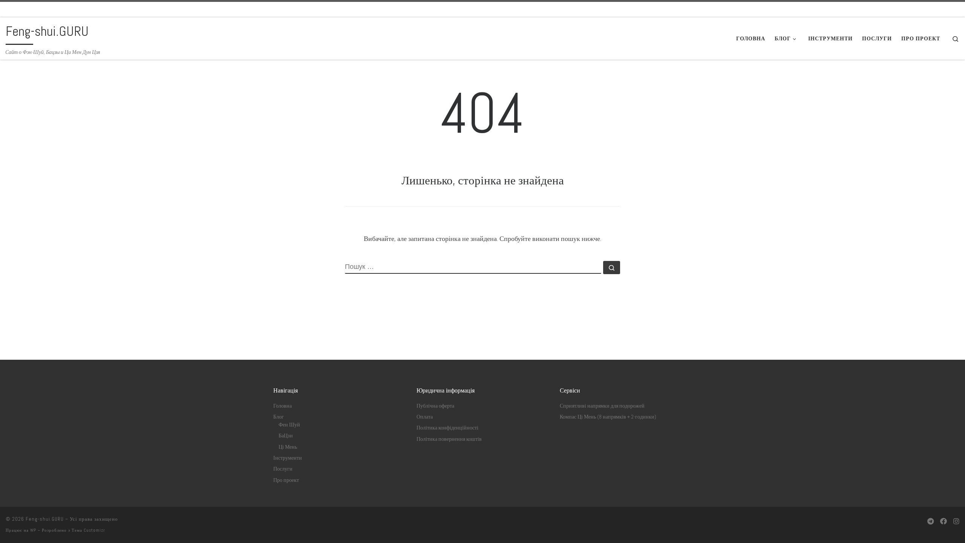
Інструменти (287, 458)
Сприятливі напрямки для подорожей (602, 406)
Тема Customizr (88, 530)
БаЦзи (286, 436)
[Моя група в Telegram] (930, 521)
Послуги (283, 469)
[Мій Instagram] (956, 521)
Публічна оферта (435, 406)
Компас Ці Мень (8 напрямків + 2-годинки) (608, 417)
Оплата (425, 417)
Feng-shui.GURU (45, 519)
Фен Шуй (289, 425)
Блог (278, 417)
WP (33, 530)
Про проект (286, 480)
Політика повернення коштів (449, 439)
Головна (282, 406)
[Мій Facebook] (943, 521)
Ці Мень (288, 447)
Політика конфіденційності (447, 428)
